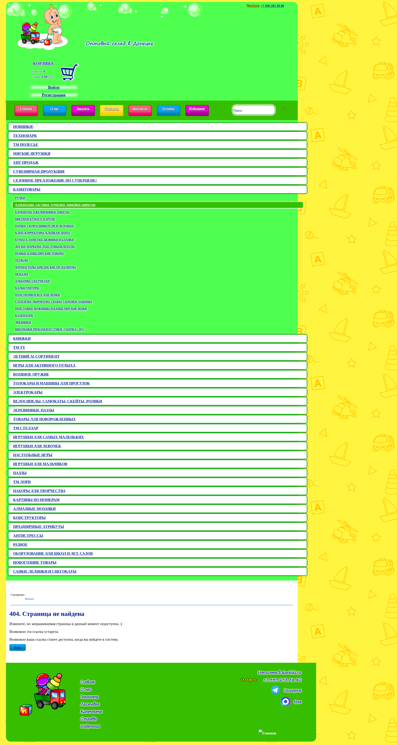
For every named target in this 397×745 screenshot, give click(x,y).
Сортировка (17, 594)
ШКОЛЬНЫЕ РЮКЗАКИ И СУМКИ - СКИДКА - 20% (49, 329)
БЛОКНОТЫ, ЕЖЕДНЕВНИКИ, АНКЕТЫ (42, 212)
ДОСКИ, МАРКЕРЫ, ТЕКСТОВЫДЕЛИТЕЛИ (44, 246)
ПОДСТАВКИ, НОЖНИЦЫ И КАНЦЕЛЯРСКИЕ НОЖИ (51, 308)
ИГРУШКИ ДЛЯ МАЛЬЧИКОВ (40, 464)
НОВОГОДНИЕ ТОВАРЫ (35, 562)
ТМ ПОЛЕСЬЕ (25, 145)
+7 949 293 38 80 (272, 6)
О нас (55, 108)
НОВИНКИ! (23, 127)
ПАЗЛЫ (20, 473)
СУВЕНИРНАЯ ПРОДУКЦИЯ (39, 171)
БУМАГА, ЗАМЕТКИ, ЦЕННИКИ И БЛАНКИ (44, 239)
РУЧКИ (20, 198)
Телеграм (292, 690)
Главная (26, 108)
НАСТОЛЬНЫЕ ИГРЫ (32, 455)
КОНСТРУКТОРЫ (29, 518)
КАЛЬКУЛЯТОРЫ (27, 288)
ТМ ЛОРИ (22, 482)
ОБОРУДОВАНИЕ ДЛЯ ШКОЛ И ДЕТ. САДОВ (53, 553)
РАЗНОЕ (20, 545)
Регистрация (53, 95)
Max (297, 701)
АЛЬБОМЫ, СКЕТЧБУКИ (32, 281)
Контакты (140, 108)
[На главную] (42, 26)
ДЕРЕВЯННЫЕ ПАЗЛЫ (33, 410)
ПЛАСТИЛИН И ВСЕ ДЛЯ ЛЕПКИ (37, 295)
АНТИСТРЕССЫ (28, 536)
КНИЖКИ (22, 338)
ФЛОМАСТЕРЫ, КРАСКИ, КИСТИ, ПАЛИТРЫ (45, 267)
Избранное (197, 108)
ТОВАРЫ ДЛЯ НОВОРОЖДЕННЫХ (44, 419)
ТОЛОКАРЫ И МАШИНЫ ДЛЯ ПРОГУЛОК (51, 383)
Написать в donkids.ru (279, 672)
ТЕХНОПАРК (25, 136)
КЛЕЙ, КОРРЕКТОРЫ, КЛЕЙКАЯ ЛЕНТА (42, 233)
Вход (17, 647)
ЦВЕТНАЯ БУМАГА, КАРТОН (35, 219)
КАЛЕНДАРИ (24, 315)
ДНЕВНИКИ (23, 322)
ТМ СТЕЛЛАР (25, 428)
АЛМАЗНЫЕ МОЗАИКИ (34, 509)
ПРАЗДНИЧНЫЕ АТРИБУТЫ (38, 527)
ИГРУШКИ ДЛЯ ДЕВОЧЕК (37, 446)
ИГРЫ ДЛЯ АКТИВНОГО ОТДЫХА (44, 365)
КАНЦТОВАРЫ (26, 189)
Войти (54, 87)
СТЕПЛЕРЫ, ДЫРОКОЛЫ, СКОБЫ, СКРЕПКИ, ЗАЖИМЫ (53, 301)
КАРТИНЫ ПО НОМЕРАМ (36, 500)
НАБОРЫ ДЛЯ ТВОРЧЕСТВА (39, 491)
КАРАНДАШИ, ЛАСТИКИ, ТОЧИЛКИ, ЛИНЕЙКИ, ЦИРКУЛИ (55, 205)
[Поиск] (284, 109)
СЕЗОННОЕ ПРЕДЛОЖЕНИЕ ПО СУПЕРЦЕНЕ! (55, 180)
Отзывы (168, 108)
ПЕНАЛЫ (21, 274)
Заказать (83, 108)
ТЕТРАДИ (21, 260)
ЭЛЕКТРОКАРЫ (28, 392)
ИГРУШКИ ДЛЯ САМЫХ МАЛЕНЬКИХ (48, 437)
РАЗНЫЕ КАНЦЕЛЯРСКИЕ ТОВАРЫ (39, 253)
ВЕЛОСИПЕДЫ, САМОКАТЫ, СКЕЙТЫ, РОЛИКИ (57, 401)
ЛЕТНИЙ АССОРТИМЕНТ (36, 356)
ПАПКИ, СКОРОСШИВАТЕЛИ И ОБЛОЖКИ (44, 226)
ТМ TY (19, 347)
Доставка (112, 108)
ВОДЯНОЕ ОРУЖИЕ (31, 374)
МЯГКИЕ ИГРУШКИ (31, 154)
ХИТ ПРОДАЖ (26, 162)
